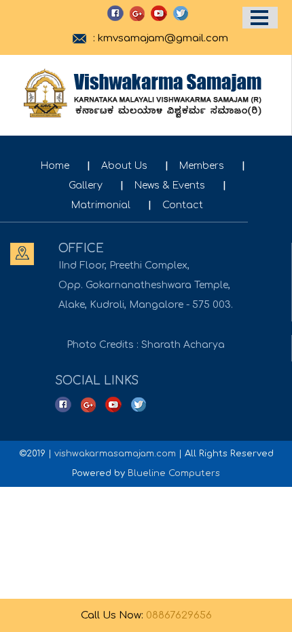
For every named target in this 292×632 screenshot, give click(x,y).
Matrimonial (100, 205)
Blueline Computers (174, 473)
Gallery (86, 185)
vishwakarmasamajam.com (115, 453)
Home (55, 166)
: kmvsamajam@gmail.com (160, 38)
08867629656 (179, 615)
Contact (182, 205)
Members (201, 166)
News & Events (169, 185)
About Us (124, 166)
